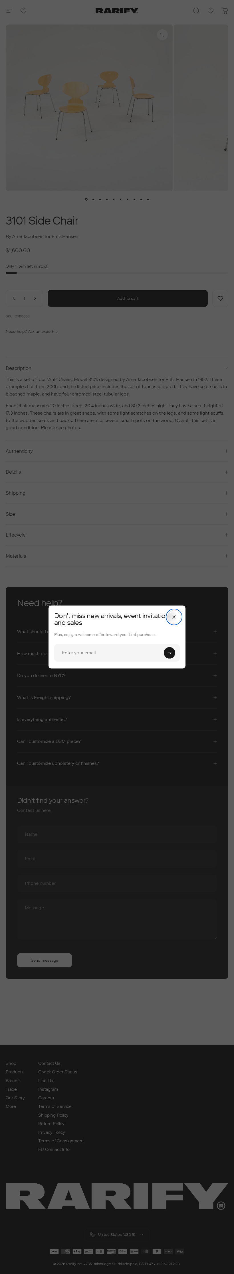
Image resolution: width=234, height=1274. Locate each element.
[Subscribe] (169, 653)
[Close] (174, 617)
